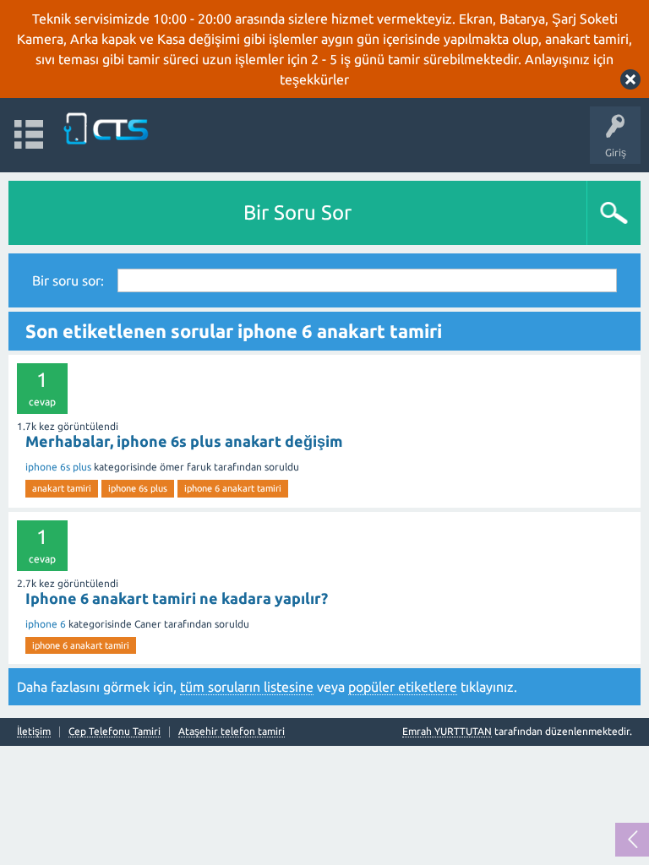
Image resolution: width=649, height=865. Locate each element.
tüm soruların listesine (247, 686)
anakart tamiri (61, 488)
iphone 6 (45, 623)
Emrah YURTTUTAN (447, 731)
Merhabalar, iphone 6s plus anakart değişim (184, 440)
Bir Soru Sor (297, 212)
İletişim (34, 731)
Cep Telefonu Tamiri (114, 731)
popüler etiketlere (402, 686)
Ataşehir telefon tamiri (231, 731)
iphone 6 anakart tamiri (232, 488)
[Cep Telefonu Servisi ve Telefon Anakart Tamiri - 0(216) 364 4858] (107, 127)
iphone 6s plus (58, 466)
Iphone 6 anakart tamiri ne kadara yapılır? (176, 598)
